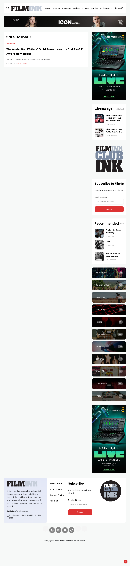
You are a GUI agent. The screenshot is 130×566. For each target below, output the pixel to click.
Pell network (24, 546)
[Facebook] (52, 530)
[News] (109, 346)
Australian (10, 44)
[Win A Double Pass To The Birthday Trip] (99, 132)
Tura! (108, 242)
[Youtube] (65, 530)
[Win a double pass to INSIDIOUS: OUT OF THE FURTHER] (99, 118)
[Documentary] (109, 285)
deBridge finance (20, 549)
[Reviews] (109, 359)
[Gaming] (109, 309)
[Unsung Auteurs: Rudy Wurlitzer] (99, 256)
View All (120, 108)
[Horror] (109, 322)
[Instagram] (58, 530)
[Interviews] (109, 334)
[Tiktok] (71, 530)
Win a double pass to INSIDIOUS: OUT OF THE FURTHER (114, 118)
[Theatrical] (109, 383)
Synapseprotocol (11, 546)
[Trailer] (109, 396)
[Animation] (109, 273)
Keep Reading (22, 64)
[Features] (109, 297)
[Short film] (109, 371)
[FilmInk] (26, 8)
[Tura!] (99, 244)
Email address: (101, 197)
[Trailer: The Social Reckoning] (99, 233)
